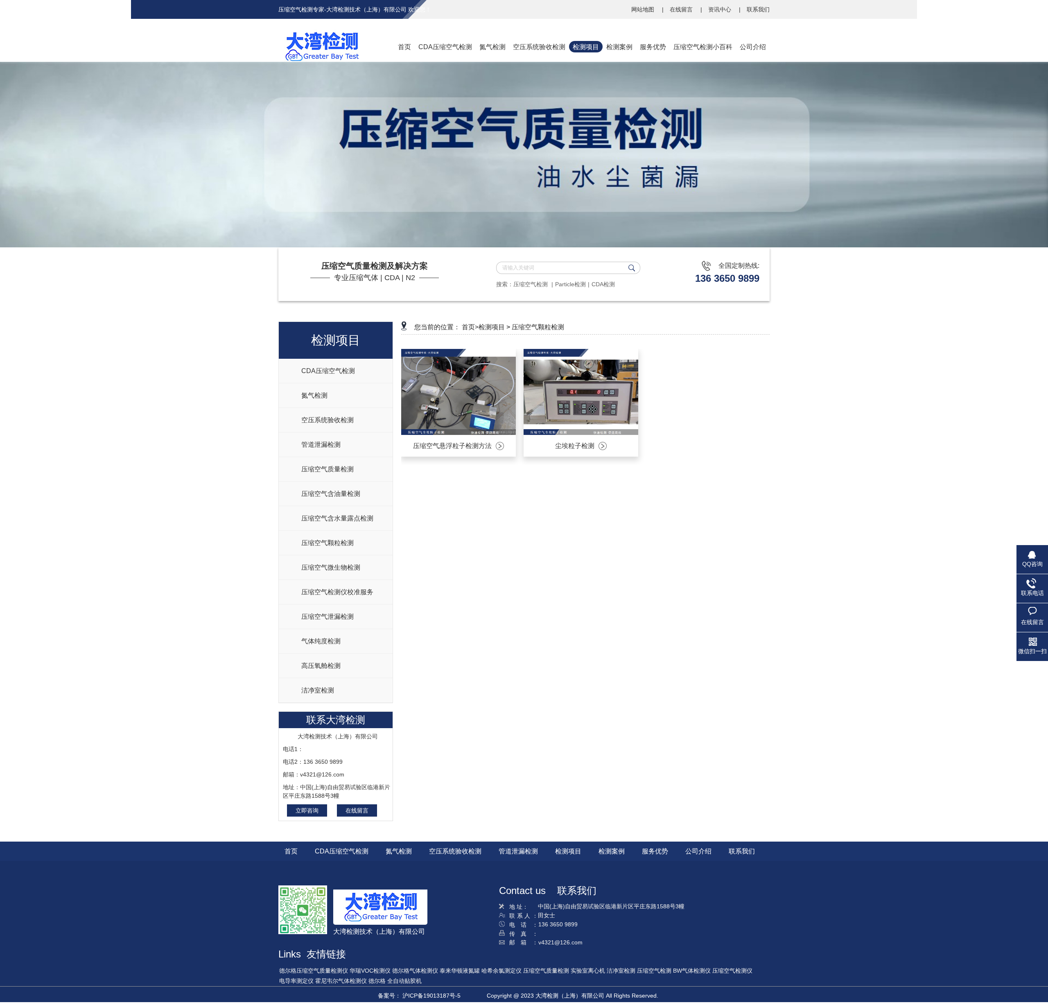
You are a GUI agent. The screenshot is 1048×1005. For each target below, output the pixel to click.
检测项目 (492, 327)
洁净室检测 (621, 970)
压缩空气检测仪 (732, 970)
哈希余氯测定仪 (501, 970)
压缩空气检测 (531, 284)
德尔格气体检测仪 (415, 970)
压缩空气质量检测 (546, 970)
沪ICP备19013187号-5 (431, 995)
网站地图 (643, 9)
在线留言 (682, 9)
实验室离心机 (588, 970)
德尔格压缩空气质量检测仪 (313, 970)
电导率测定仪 (296, 981)
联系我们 (758, 9)
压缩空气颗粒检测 (538, 327)
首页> (470, 327)
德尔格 (377, 981)
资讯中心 (720, 9)
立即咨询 (307, 810)
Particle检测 (570, 284)
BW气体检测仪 (692, 970)
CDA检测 (603, 284)
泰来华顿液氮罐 (460, 970)
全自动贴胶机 (404, 981)
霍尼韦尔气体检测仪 (341, 981)
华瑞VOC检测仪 (370, 970)
